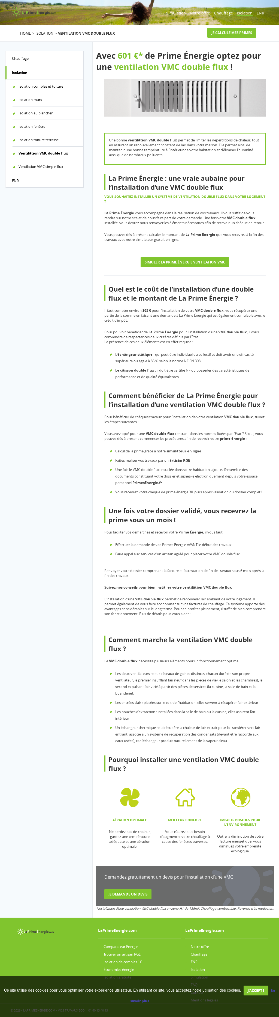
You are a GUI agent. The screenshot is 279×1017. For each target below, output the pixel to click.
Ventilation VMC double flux (43, 153)
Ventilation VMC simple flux (41, 166)
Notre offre (200, 13)
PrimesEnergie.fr (147, 482)
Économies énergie (119, 969)
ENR (260, 13)
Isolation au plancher (36, 113)
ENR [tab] (15, 180)
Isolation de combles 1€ (123, 961)
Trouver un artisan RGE (122, 954)
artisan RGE (179, 460)
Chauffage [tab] (20, 58)
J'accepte (256, 990)
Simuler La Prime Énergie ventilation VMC (185, 262)
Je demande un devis (127, 894)
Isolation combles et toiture (41, 86)
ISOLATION (44, 33)
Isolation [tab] (20, 72)
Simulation (176, 13)
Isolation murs (30, 99)
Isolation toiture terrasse (39, 139)
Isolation (245, 13)
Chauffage (223, 13)
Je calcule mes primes (231, 32)
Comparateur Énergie (121, 946)
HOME (25, 33)
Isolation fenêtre (32, 126)
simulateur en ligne (183, 451)
